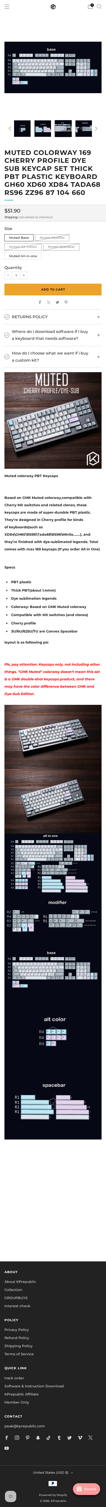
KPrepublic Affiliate (21, 1394)
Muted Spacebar (61, 247)
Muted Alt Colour (23, 247)
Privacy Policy (16, 1330)
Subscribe (53, 1240)
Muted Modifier (52, 238)
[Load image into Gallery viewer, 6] (42, 128)
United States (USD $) (50, 1472)
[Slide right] (95, 128)
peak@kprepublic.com (24, 1426)
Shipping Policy (18, 1346)
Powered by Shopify (53, 1495)
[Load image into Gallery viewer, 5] (22, 128)
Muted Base (19, 238)
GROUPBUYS (16, 1298)
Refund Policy (16, 1338)
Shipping (11, 217)
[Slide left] (11, 128)
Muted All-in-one (23, 256)
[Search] (99, 6)
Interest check (17, 1306)
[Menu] (6, 6)
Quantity (13, 267)
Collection (13, 1290)
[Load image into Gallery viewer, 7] (63, 128)
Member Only (16, 1402)
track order (14, 1378)
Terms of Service (19, 1354)
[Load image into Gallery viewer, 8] (83, 128)
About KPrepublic (20, 1281)
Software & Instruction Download (34, 1386)
